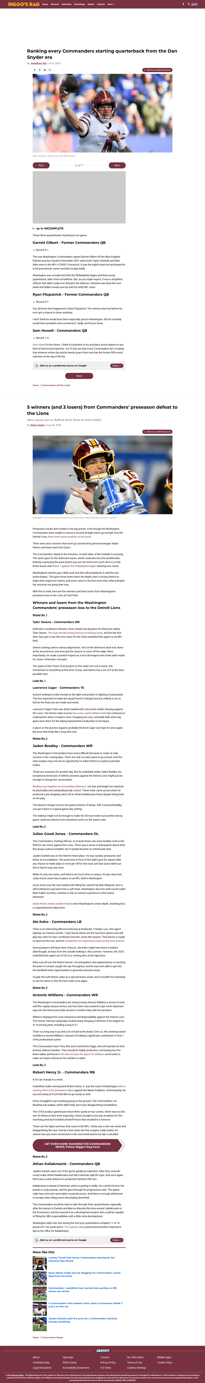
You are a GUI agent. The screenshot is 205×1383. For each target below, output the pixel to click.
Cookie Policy (164, 1362)
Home (36, 385)
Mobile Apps (164, 1357)
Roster (91, 4)
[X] (189, 4)
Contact (104, 1357)
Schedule (66, 4)
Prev (41, 165)
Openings (68, 1357)
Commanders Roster (52, 1337)
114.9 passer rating (74, 1226)
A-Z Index (105, 1367)
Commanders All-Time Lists (56, 385)
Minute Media (18, 1375)
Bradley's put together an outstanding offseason (59, 786)
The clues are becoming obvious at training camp (75, 632)
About (36, 1357)
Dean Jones (38, 425)
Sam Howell (39, 344)
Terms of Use (134, 1362)
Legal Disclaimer (42, 1367)
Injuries (101, 4)
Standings (79, 4)
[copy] (50, 70)
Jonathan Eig (38, 63)
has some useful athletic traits (90, 713)
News (45, 4)
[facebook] (183, 4)
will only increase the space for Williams (82, 1054)
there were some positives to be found (69, 536)
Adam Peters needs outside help (51, 903)
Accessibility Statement (76, 1367)
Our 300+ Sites (135, 1357)
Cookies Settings (136, 1367)
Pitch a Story (70, 1362)
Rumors (55, 4)
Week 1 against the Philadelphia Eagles (74, 566)
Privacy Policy (108, 1362)
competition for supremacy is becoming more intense (94, 940)
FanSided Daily (41, 1362)
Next (117, 165)
